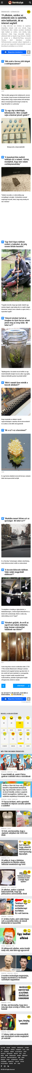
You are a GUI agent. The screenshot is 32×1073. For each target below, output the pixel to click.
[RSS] (8, 1066)
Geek (28, 1049)
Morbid (19, 1055)
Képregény (9, 1053)
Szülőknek (3, 1061)
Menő (6, 1055)
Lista (8, 887)
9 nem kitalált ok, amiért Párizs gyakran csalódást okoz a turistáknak (16, 775)
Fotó (8, 858)
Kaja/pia (3, 1053)
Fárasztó (6, 1049)
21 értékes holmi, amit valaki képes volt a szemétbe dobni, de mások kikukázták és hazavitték (15, 921)
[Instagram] (4, 1066)
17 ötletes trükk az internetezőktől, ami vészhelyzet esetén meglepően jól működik (15, 1036)
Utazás (15, 772)
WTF (15, 1063)
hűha (21, 746)
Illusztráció (18, 1051)
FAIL (2, 1049)
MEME (2, 1055)
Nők (19, 1057)
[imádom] (29, 872)
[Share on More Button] (28, 52)
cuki (4, 730)
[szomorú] (29, 756)
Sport (8, 1059)
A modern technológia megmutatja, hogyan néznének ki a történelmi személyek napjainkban (15, 978)
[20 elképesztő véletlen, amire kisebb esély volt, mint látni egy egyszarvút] (16, 936)
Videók (11, 1063)
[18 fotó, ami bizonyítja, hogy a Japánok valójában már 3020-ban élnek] (16, 819)
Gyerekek (9, 799)
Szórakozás (14, 12)
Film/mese (18, 1049)
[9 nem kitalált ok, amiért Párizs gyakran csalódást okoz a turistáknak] (16, 762)
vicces (11, 730)
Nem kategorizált (12, 1057)
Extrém (27, 1047)
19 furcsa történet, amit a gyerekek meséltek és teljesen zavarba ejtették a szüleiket (16, 804)
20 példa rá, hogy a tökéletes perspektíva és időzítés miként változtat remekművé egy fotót (13, 862)
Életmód (3, 946)
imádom (13, 746)
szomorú (4, 746)
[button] (2, 2)
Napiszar (3, 1057)
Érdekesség (5, 12)
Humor (12, 1051)
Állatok (3, 1047)
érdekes (20, 730)
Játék (24, 1051)
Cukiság (13, 1047)
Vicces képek (4, 1063)
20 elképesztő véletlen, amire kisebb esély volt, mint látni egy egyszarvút (15, 949)
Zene (19, 1063)
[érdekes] (28, 12)
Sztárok (21, 1059)
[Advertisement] (16, 220)
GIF (1, 1051)
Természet (11, 1061)
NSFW (23, 1057)
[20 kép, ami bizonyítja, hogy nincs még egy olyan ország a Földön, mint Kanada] (16, 993)
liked (2, 662)
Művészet (16, 973)
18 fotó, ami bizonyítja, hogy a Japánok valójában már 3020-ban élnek (14, 833)
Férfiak (13, 1049)
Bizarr (8, 1047)
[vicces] (25, 842)
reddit (2, 91)
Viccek (22, 1061)
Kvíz (20, 1053)
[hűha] (29, 784)
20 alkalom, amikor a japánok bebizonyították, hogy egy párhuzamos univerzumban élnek (14, 892)
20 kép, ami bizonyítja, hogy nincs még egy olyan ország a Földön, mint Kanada (15, 1007)
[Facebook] (1, 1066)
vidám (28, 730)
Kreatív (9, 1032)
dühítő (28, 746)
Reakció (3, 1059)
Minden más (10, 772)
